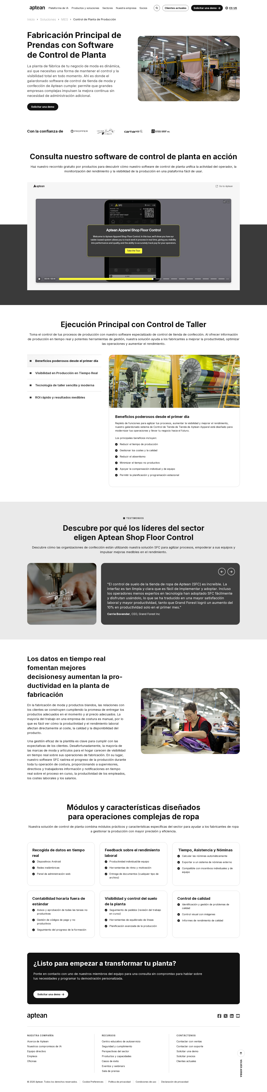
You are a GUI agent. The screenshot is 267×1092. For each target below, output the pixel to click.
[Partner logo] (160, 131)
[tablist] (64, 379)
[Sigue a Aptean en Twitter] (225, 1016)
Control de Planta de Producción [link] (94, 19)
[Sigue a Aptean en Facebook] (219, 1016)
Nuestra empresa (126, 8)
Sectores (107, 8)
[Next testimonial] (231, 571)
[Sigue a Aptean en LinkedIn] (232, 1016)
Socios (143, 8)
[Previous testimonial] (222, 571)
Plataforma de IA (58, 8)
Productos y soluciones (85, 8)
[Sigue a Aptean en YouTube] (238, 1016)
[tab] (64, 361)
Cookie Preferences (93, 1081)
